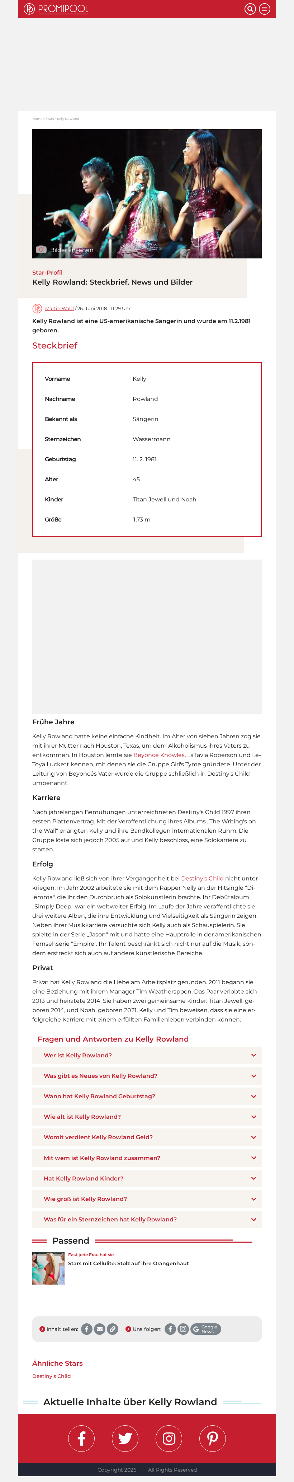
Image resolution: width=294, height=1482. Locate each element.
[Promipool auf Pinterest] (212, 1438)
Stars (50, 119)
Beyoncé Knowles (159, 755)
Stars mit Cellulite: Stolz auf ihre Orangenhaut (128, 1263)
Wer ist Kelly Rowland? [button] (78, 1055)
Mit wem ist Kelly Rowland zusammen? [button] (102, 1158)
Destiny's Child (202, 878)
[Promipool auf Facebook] (81, 1438)
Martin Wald (59, 308)
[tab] (147, 1055)
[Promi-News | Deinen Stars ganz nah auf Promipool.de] (134, 9)
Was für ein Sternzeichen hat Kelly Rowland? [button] (110, 1219)
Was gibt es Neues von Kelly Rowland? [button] (100, 1075)
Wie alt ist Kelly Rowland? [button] (82, 1116)
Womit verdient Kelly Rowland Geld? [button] (98, 1137)
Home (37, 119)
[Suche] (250, 9)
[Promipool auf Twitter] (125, 1438)
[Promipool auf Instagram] (169, 1438)
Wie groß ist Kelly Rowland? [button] (85, 1199)
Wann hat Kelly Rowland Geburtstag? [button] (99, 1096)
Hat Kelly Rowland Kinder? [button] (83, 1178)
